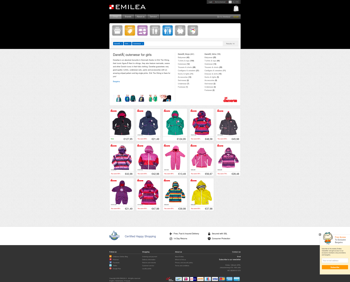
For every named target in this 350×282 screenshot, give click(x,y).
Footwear (181, 87)
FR (237, 2)
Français (127, 281)
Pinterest (116, 259)
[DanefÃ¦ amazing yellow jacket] (202, 204)
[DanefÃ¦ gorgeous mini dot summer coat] (148, 134)
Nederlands (119, 281)
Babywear (182, 57)
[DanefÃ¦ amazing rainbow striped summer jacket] (175, 204)
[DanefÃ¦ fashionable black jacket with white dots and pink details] (122, 134)
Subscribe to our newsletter (230, 259)
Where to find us (180, 259)
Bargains (116, 81)
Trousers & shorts (185, 67)
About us (141, 16)
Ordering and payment (149, 256)
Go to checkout (220, 2)
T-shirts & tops (183, 60)
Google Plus (117, 268)
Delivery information (148, 259)
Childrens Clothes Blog (120, 256)
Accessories (183, 77)
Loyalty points (146, 268)
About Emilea (179, 256)
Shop (115, 16)
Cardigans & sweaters (187, 70)
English (111, 281)
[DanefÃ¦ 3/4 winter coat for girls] (148, 204)
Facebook (116, 262)
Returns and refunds (149, 262)
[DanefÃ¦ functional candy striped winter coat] (202, 134)
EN (230, 2)
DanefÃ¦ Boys (184, 54)
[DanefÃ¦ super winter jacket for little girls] (122, 169)
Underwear (182, 83)
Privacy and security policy (184, 262)
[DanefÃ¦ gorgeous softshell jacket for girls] (202, 169)
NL (233, 2)
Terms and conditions (182, 265)
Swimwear (182, 80)
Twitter (115, 265)
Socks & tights (184, 73)
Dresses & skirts (211, 73)
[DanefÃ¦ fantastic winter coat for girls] (228, 134)
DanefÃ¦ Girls (210, 54)
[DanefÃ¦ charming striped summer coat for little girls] (228, 169)
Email (239, 256)
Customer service (148, 265)
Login (210, 2)
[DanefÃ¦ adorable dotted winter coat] (175, 134)
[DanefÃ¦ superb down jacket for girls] (148, 169)
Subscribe (335, 267)
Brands (128, 16)
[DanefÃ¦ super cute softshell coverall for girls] (175, 169)
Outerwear (182, 64)
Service (153, 16)
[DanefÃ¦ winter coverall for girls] (122, 204)
